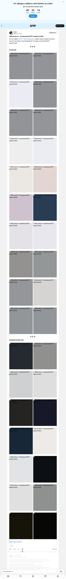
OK (61, 571)
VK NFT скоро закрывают (26, 39)
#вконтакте (12, 542)
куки (12, 571)
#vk (18, 542)
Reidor (15, 32)
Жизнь (15, 33)
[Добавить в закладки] (15, 549)
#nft (20, 542)
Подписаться (52, 32)
